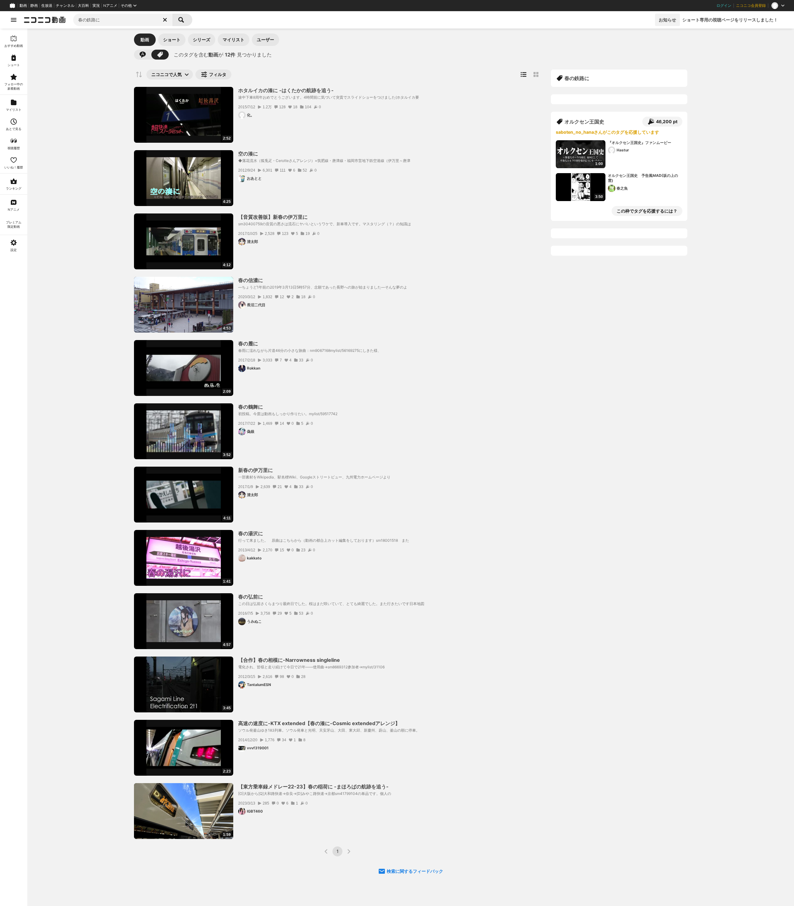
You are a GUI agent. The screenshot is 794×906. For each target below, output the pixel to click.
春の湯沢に (250, 533)
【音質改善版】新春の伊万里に (273, 217)
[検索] (182, 20)
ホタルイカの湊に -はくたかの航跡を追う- (286, 90)
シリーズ (201, 39)
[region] (13, 467)
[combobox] (122, 20)
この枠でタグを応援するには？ (647, 210)
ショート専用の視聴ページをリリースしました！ (730, 19)
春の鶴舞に (250, 407)
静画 (34, 5)
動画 (23, 5)
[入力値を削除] (165, 20)
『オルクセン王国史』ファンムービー (639, 142)
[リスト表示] (524, 74)
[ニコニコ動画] (45, 20)
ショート (172, 39)
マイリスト (233, 39)
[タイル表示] (536, 74)
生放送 (46, 5)
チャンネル (65, 5)
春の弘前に (250, 597)
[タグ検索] (160, 55)
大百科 (83, 5)
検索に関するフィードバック (415, 871)
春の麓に (248, 343)
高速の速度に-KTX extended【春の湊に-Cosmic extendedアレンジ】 (319, 723)
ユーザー (265, 39)
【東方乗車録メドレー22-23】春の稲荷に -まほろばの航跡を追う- (313, 786)
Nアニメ (110, 5)
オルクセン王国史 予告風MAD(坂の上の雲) (643, 178)
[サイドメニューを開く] (13, 20)
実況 (96, 5)
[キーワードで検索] (142, 55)
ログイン (723, 5)
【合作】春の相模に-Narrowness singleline (289, 660)
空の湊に (248, 153)
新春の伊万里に (255, 470)
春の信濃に (250, 280)
